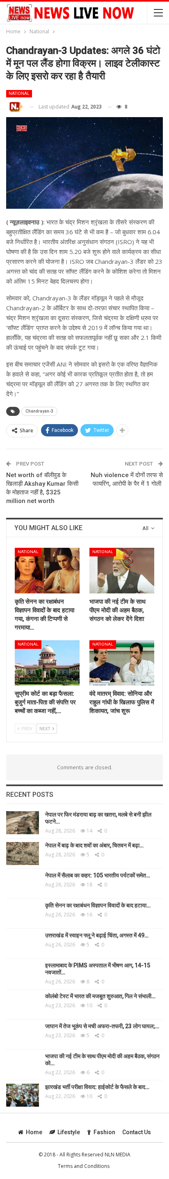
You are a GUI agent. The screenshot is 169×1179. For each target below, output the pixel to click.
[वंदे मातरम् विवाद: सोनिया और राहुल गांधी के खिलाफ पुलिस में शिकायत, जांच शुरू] (121, 663)
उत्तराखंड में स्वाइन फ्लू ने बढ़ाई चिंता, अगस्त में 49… (96, 935)
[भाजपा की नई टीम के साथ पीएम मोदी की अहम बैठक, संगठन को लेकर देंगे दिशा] (121, 570)
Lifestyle (68, 1132)
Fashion (104, 1132)
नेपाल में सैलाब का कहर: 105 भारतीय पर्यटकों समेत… (97, 875)
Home (34, 1132)
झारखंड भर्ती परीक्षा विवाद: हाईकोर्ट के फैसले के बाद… (97, 1087)
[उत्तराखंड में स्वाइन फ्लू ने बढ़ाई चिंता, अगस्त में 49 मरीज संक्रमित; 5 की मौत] (22, 943)
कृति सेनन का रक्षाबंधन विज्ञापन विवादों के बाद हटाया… (98, 905)
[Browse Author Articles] (15, 107)
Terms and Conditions (84, 1166)
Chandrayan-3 (39, 411)
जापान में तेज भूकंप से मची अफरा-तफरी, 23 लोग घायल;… (102, 1026)
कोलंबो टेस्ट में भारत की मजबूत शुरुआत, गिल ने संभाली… (100, 996)
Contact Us (136, 1132)
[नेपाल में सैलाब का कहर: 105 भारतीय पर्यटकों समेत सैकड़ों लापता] (22, 883)
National (19, 93)
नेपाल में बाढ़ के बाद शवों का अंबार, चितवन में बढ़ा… (94, 845)
